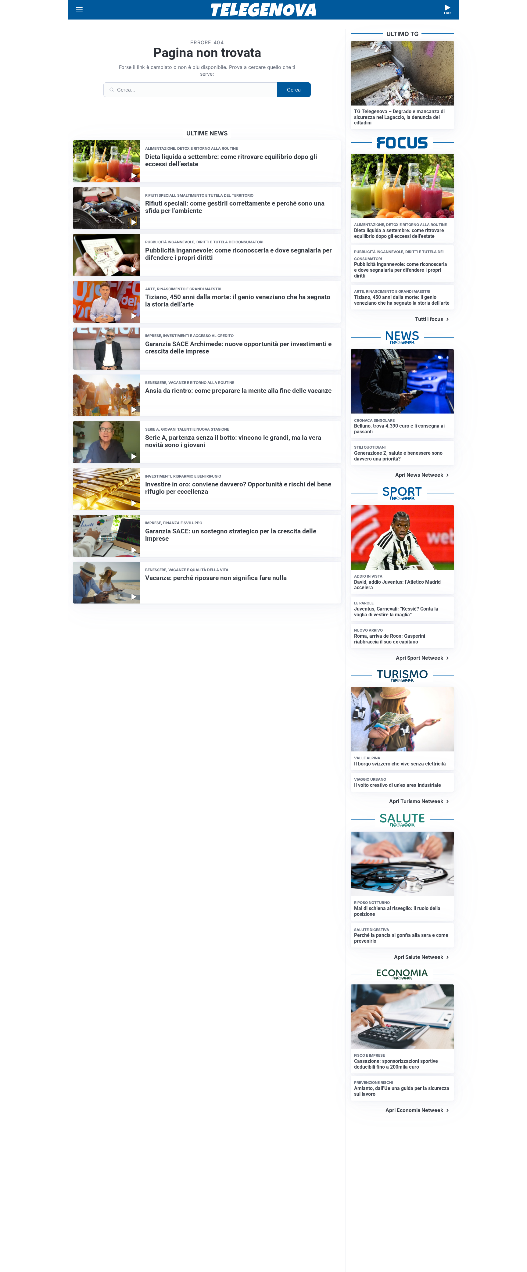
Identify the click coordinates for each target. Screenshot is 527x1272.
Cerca (294, 90)
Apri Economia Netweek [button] (414, 1110)
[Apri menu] (79, 9)
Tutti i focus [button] (429, 319)
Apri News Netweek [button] (419, 475)
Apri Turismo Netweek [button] (416, 801)
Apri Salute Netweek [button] (418, 957)
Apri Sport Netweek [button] (419, 658)
